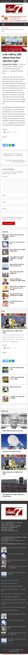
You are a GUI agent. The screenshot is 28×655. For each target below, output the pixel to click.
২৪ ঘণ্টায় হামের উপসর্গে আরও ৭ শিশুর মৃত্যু (16, 302)
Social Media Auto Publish (7, 654)
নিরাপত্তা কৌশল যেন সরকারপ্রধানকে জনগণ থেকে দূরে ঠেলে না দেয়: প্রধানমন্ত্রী (18, 288)
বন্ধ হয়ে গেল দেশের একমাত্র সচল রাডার (17, 243)
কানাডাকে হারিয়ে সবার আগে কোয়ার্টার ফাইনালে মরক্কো (17, 250)
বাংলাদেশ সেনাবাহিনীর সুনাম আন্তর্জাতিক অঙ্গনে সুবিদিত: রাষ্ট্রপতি (17, 280)
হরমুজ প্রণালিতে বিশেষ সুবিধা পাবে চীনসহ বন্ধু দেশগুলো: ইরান (17, 265)
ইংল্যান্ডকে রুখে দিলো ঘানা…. (16, 387)
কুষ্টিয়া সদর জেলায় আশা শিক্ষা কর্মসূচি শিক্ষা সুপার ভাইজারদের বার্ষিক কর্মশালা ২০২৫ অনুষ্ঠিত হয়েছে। (13, 154)
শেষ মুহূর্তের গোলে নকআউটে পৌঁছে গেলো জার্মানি (17, 397)
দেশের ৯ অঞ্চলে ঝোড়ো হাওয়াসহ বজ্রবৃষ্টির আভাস (16, 272)
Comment (5, 176)
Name (4, 195)
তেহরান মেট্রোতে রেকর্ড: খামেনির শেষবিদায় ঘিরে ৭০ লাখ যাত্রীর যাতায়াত (17, 258)
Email (4, 202)
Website (4, 209)
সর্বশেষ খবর (5, 411)
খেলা (3, 311)
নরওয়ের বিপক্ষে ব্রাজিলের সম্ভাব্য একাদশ (17, 368)
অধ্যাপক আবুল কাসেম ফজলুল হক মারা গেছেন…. (17, 235)
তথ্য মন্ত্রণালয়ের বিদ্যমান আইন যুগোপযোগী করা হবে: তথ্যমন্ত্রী (16, 294)
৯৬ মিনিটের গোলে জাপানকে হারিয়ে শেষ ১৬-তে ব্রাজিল (17, 378)
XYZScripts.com (22, 654)
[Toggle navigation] (3, 24)
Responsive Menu (25, 1)
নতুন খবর (5, 232)
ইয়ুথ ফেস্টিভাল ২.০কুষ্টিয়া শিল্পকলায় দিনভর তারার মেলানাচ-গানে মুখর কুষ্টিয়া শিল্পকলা (15, 161)
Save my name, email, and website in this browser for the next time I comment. (12, 218)
